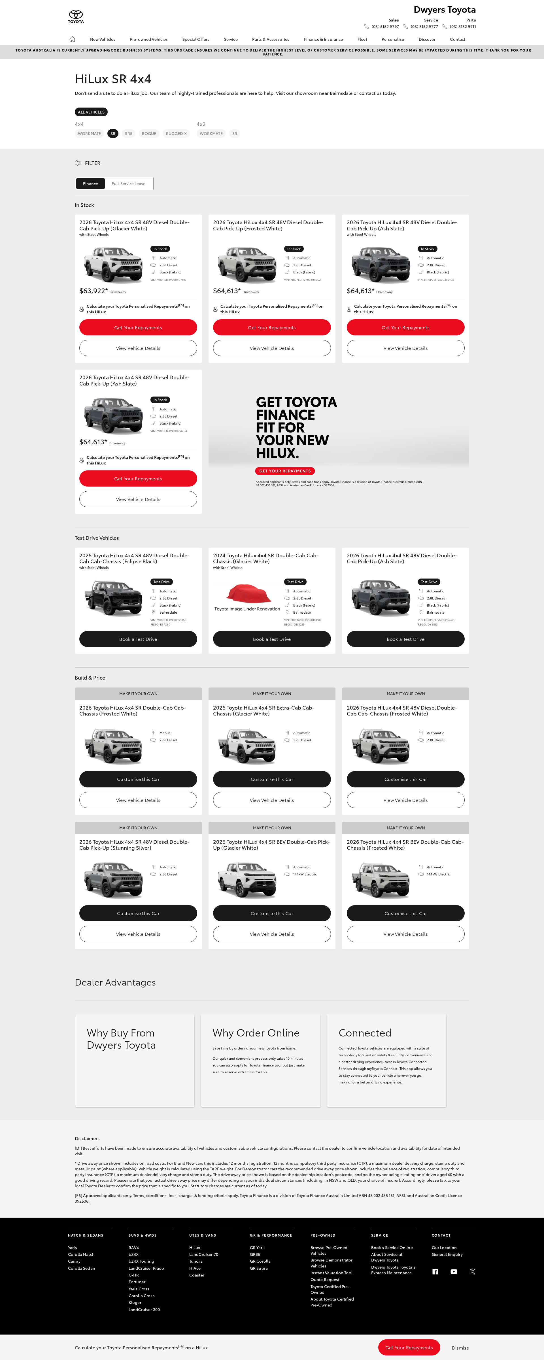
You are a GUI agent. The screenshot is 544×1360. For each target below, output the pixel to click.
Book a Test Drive (138, 638)
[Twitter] (472, 1271)
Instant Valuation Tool (331, 1272)
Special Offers (195, 39)
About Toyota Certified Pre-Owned (332, 1301)
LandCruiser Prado (146, 1268)
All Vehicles (91, 112)
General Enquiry (447, 1254)
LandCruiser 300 (144, 1309)
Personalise (393, 39)
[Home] (72, 39)
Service (231, 39)
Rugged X (176, 133)
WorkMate (89, 133)
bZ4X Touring (141, 1261)
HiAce (195, 1268)
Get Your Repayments (138, 327)
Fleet (362, 39)
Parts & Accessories (270, 39)
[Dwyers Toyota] (76, 16)
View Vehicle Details (138, 347)
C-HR (134, 1275)
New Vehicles (103, 39)
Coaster (196, 1275)
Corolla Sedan (81, 1268)
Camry (74, 1261)
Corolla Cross (142, 1295)
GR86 (255, 1254)
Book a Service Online (392, 1247)
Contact (457, 39)
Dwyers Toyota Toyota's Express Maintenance (393, 1269)
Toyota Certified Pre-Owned (330, 1289)
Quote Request (325, 1279)
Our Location (444, 1247)
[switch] (114, 183)
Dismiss (460, 1347)
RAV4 (134, 1247)
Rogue (149, 133)
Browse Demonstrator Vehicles (332, 1262)
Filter (93, 162)
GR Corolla (260, 1261)
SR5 (128, 133)
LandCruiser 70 (203, 1254)
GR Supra (259, 1268)
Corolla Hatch (81, 1254)
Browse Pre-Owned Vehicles (329, 1250)
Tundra (196, 1261)
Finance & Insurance (323, 39)
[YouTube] (453, 1271)
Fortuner (137, 1281)
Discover (427, 39)
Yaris (72, 1247)
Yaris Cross (139, 1289)
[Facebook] (435, 1271)
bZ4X (134, 1254)
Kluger (135, 1302)
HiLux (194, 1247)
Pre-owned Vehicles (149, 39)
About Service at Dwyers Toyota (386, 1257)
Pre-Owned (323, 1235)
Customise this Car (138, 779)
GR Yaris (257, 1247)
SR (112, 133)
